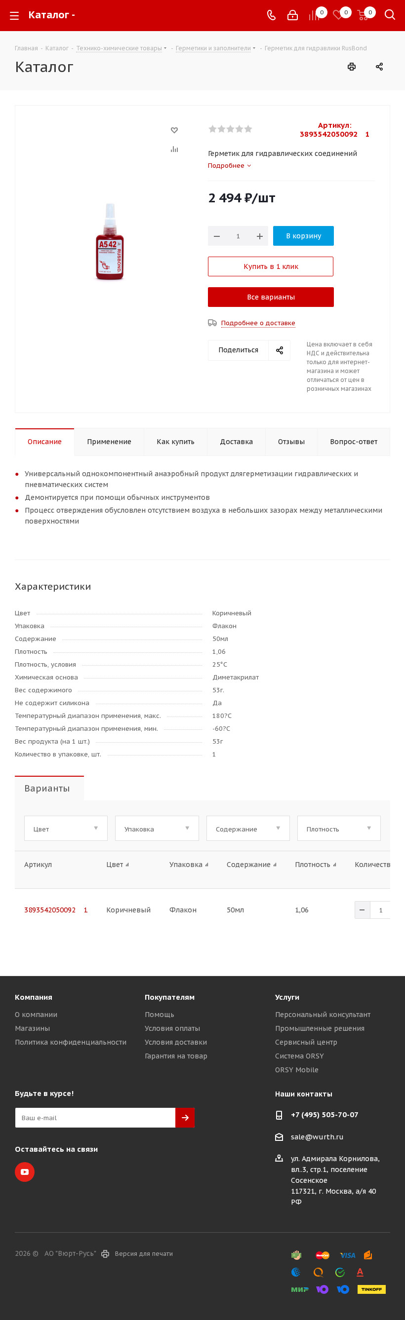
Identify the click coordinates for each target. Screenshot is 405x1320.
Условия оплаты (172, 1028)
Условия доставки (176, 1042)
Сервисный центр (306, 1042)
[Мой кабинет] (292, 15)
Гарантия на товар (176, 1056)
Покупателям (170, 997)
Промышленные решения (319, 1028)
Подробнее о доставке (258, 323)
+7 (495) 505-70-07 (325, 1114)
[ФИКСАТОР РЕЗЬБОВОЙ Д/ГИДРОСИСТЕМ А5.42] (109, 242)
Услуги (287, 997)
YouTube (25, 1172)
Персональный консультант (322, 1014)
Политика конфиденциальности (70, 1042)
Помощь (159, 1014)
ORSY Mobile (297, 1069)
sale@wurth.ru (317, 1136)
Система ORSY (299, 1056)
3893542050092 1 (55, 909)
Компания (33, 997)
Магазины (32, 1028)
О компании (36, 1014)
